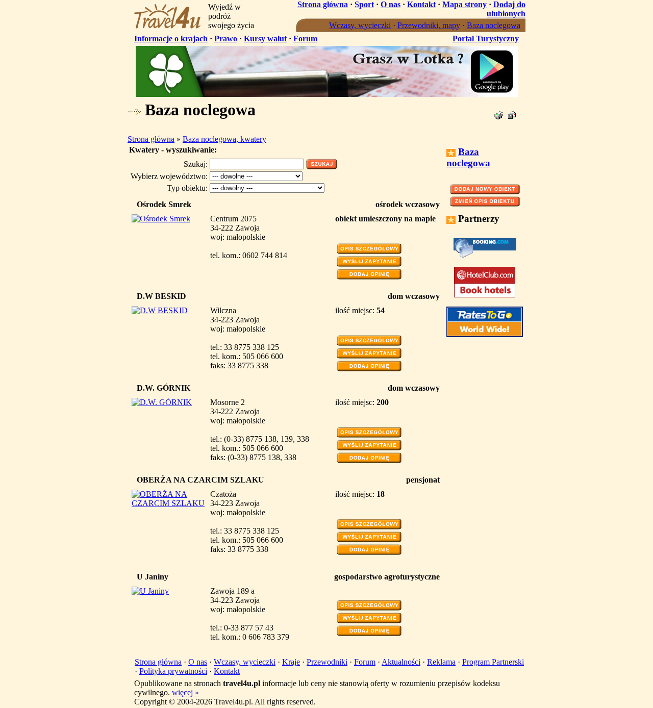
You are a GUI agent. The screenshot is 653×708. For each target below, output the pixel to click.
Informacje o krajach (171, 38)
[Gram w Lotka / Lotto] (327, 94)
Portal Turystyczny (486, 38)
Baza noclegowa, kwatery (224, 139)
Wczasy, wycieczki (360, 25)
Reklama (441, 662)
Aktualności (401, 662)
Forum (305, 38)
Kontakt (421, 4)
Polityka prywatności (173, 671)
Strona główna (322, 4)
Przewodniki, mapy (428, 25)
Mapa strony (464, 4)
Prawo (225, 38)
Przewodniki (327, 662)
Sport (364, 4)
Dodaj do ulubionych (506, 9)
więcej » (185, 692)
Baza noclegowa (493, 25)
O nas (390, 4)
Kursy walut (265, 38)
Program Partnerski (493, 662)
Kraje (291, 662)
